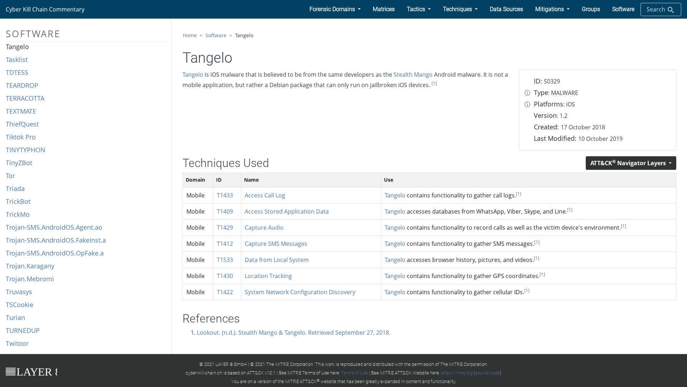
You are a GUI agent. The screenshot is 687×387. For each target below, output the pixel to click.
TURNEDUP (23, 330)
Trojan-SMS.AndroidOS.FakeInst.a (56, 240)
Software (215, 35)
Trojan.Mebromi (30, 278)
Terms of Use (354, 373)
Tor (10, 175)
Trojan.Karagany (30, 266)
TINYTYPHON (25, 149)
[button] (335, 9)
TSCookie (19, 304)
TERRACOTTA (25, 98)
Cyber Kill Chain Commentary (45, 9)
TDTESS (17, 72)
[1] (434, 83)
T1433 (225, 195)
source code (487, 373)
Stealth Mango (413, 74)
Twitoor (17, 343)
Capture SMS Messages (276, 244)
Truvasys (19, 291)
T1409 (225, 211)
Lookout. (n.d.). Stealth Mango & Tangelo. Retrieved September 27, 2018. (293, 332)
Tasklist (17, 59)
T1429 (225, 227)
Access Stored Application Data (287, 211)
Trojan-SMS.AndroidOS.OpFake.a (55, 253)
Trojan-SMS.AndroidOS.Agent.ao (54, 227)
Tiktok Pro (21, 137)
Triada (15, 188)
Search (657, 9)
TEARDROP (22, 85)
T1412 (225, 244)
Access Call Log (265, 195)
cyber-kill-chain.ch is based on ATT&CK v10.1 (231, 373)
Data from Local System (277, 260)
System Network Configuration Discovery (300, 292)
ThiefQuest (22, 124)
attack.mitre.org (457, 373)
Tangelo (17, 46)
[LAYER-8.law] (31, 371)
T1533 (225, 260)
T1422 (225, 292)
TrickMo (18, 214)
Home (190, 35)
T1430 (225, 276)
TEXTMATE (21, 111)
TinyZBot (19, 162)
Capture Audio (264, 227)
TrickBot (18, 201)
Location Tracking (268, 276)
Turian (15, 317)
